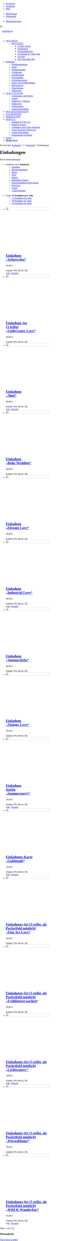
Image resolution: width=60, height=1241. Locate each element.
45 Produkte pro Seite (22, 203)
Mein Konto (11, 13)
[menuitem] (33, 13)
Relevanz (16, 185)
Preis (14, 175)
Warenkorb (11, 16)
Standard (16, 167)
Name (14, 172)
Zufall (14, 188)
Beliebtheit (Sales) (20, 180)
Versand (14, 273)
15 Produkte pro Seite (22, 198)
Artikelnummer (19, 190)
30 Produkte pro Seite (22, 201)
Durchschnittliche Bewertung (25, 183)
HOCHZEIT (18, 43)
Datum (15, 177)
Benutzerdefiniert (20, 169)
